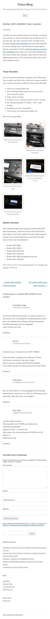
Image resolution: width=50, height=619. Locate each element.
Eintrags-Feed (7, 584)
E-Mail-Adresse (9, 500)
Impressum (6, 601)
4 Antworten (7, 29)
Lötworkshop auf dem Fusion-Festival (15, 567)
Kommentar (7, 465)
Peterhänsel (17, 380)
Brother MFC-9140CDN (19, 44)
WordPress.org (8, 589)
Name (5, 491)
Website (6, 509)
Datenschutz (7, 598)
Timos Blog (25, 4)
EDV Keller (17, 411)
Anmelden (6, 581)
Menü (25, 15)
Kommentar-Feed (8, 587)
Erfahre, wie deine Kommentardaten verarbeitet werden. (23, 525)
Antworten (6, 332)
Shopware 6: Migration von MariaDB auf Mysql (18, 559)
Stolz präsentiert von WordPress (13, 615)
